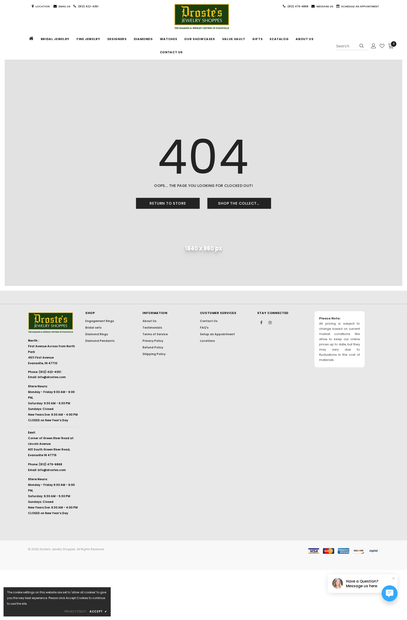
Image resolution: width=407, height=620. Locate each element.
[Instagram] (270, 322)
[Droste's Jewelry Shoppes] (201, 17)
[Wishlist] (382, 46)
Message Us (325, 6)
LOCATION (43, 6)
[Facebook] (261, 322)
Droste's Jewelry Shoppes (57, 549)
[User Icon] (373, 46)
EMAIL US (64, 6)
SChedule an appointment (360, 6)
